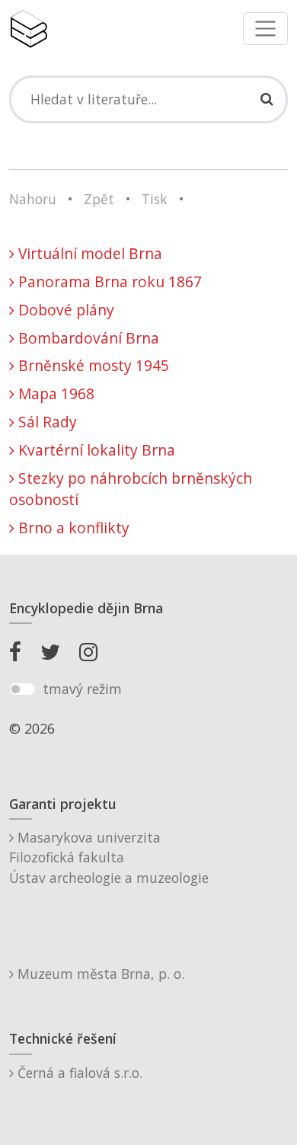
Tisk (155, 199)
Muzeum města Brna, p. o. (99, 973)
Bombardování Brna (86, 338)
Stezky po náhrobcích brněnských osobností (130, 489)
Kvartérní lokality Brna (94, 450)
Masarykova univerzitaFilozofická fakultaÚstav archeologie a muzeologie (109, 857)
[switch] (22, 689)
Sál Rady (45, 421)
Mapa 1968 (54, 393)
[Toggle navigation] (265, 28)
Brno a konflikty (71, 527)
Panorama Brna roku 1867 (108, 281)
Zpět (99, 199)
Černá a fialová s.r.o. (78, 1072)
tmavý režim (82, 689)
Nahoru (32, 199)
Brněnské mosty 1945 (91, 365)
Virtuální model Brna (88, 253)
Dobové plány (64, 309)
